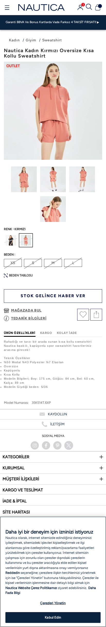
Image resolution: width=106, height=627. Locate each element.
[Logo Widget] (41, 7)
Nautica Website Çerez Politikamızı (31, 588)
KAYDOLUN (57, 414)
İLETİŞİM (57, 424)
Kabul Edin (53, 617)
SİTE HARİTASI (16, 512)
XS (13, 263)
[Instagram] (34, 445)
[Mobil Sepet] (98, 7)
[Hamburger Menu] (7, 8)
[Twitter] (68, 445)
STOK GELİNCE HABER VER (53, 295)
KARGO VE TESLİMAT (23, 490)
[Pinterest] (57, 445)
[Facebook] (46, 445)
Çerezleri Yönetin (53, 603)
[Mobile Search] (89, 7)
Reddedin (12, 573)
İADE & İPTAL (14, 501)
